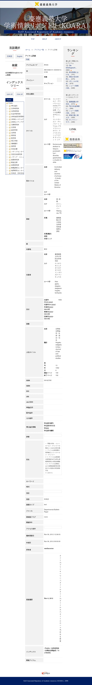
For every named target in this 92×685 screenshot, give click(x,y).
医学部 (13, 138)
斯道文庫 (14, 162)
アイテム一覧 (39, 49)
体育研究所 (15, 165)
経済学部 (14, 130)
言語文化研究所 (16, 154)
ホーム (27, 49)
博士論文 (14, 106)
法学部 (13, 133)
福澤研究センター (17, 170)
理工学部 (14, 141)
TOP (32, 39)
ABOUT (58, 39)
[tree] (14, 138)
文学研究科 (15, 108)
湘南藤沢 (14, 143)
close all (20, 94)
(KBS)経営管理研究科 (18, 116)
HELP (44, 39)
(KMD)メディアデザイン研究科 (22, 122)
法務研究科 (15, 125)
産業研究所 (15, 160)
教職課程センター (17, 168)
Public (9, 100)
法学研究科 (15, 111)
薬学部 (13, 146)
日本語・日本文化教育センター (22, 173)
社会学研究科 (16, 114)
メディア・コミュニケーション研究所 (24, 157)
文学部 (13, 127)
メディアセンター (17, 151)
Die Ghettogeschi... (71, 66)
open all (9, 94)
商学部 (13, 135)
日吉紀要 (14, 149)
